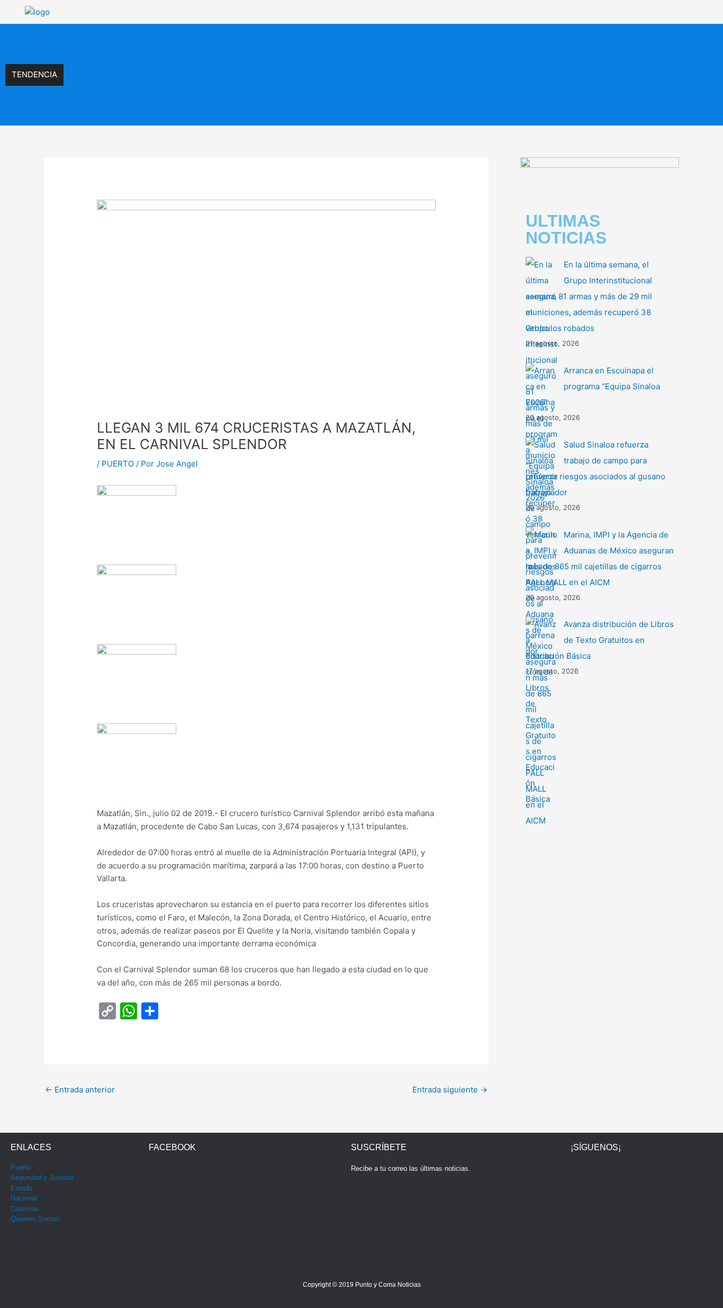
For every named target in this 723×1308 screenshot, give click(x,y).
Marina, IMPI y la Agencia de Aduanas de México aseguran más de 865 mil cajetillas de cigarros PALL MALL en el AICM (277, 108)
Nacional (24, 1198)
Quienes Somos (35, 1219)
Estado (21, 1188)
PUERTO (118, 464)
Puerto (21, 1167)
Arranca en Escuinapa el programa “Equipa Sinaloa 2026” (169, 63)
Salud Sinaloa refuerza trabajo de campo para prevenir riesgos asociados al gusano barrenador (233, 86)
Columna (24, 1209)
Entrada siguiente (449, 1090)
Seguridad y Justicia (42, 1177)
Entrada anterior (80, 1090)
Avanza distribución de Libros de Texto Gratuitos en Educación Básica (600, 640)
